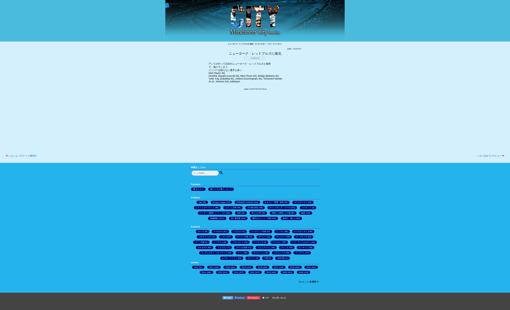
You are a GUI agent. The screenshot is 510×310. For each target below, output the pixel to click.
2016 (292, 267)
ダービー (262, 237)
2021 (211, 267)
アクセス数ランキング (222, 189)
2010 (269, 272)
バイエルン (277, 242)
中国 (266, 258)
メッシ (240, 253)
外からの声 (256, 213)
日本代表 (281, 258)
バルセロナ (202, 247)
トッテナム (218, 242)
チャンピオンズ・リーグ (279, 208)
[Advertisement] (255, 124)
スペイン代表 (242, 237)
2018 (260, 267)
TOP (266, 298)
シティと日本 (231, 208)
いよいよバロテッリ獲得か (22, 155)
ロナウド (251, 258)
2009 (285, 272)
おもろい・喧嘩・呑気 (274, 202)
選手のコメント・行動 (261, 218)
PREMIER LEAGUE (245, 202)
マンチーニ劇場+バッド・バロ (212, 213)
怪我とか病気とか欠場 (281, 213)
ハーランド (306, 208)
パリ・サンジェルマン (301, 242)
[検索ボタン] (221, 173)
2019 (244, 267)
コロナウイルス (205, 237)
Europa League (219, 202)
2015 (309, 267)
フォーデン (222, 247)
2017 (276, 267)
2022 (196, 267)
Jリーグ (201, 231)
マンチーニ (303, 247)
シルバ (224, 237)
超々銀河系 (235, 218)
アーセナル (218, 231)
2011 (252, 272)
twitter (228, 298)
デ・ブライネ (301, 237)
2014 (204, 272)
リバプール (300, 253)
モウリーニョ (259, 253)
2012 (236, 272)
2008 (301, 272)
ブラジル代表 (241, 247)
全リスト (199, 189)
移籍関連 (214, 218)
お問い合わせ (280, 298)
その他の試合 (255, 58)
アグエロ (237, 231)
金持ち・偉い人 (289, 218)
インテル (280, 231)
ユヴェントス (279, 253)
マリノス (284, 247)
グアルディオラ (300, 202)
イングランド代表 (258, 231)
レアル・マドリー (229, 258)
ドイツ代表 (200, 242)
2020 (228, 267)
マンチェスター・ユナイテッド (214, 253)
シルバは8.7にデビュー (489, 155)
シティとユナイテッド (205, 208)
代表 (239, 213)
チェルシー (281, 237)
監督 (303, 213)
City (200, 202)
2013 (220, 272)
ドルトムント (238, 242)
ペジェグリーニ (264, 247)
